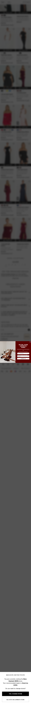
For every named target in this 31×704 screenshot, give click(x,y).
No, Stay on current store (15, 699)
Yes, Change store (15, 694)
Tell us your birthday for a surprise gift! (22, 354)
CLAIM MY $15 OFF (23, 358)
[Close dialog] (30, 342)
